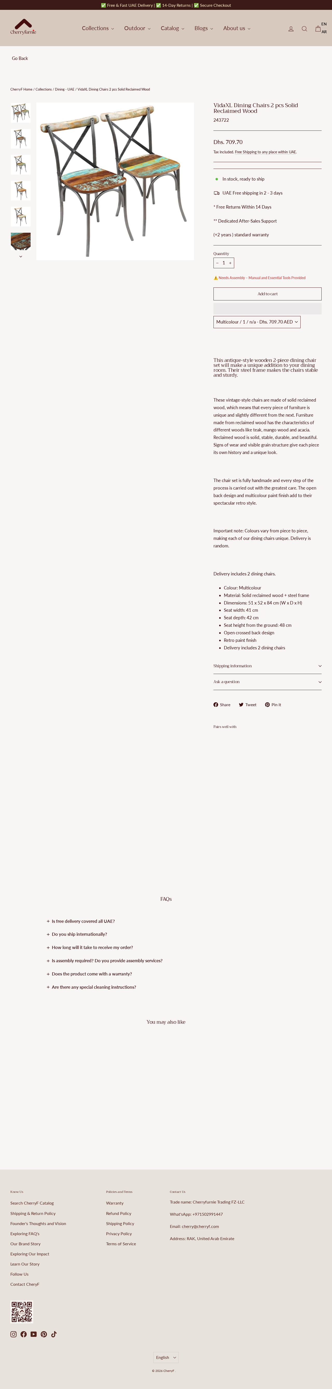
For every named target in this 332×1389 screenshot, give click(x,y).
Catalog (170, 28)
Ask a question (226, 681)
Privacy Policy (119, 1233)
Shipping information (232, 666)
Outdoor (135, 28)
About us (234, 28)
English (162, 1357)
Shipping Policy (120, 1223)
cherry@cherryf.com (200, 1226)
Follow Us (19, 1273)
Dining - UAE (64, 89)
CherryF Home (21, 89)
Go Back (20, 58)
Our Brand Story (25, 1243)
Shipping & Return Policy (33, 1213)
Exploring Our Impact (29, 1253)
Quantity (221, 254)
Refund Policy (118, 1213)
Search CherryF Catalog (32, 1202)
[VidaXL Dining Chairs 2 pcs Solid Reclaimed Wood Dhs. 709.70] (222, 776)
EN (324, 24)
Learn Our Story (24, 1263)
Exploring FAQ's (24, 1233)
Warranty (114, 1202)
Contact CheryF (24, 1284)
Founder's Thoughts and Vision (38, 1223)
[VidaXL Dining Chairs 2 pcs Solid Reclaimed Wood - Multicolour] (217, 822)
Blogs (202, 28)
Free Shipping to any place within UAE (265, 152)
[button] (267, 308)
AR (324, 31)
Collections (96, 28)
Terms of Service (121, 1243)
